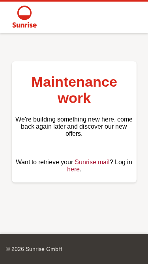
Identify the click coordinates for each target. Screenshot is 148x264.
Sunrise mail (92, 162)
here (73, 169)
